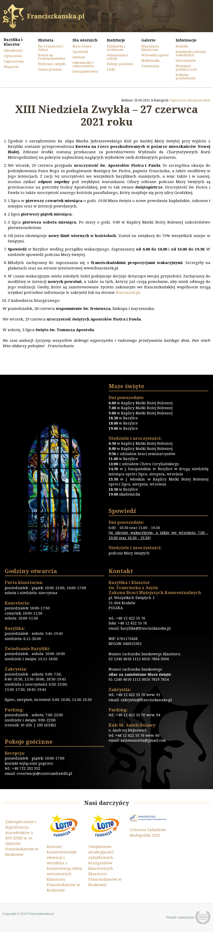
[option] (23, 835)
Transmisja (150, 66)
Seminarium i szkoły (117, 57)
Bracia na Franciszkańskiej (51, 57)
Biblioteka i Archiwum (116, 48)
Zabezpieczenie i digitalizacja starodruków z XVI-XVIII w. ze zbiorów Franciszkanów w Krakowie (21, 838)
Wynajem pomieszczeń (186, 68)
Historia (46, 40)
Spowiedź (80, 51)
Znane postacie (50, 69)
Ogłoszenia (13, 55)
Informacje (186, 40)
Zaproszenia (14, 61)
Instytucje (116, 40)
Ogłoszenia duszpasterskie (190, 100)
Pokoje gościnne (120, 63)
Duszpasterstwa (85, 71)
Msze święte (82, 46)
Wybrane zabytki (52, 63)
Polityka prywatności (185, 76)
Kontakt (182, 46)
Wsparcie (11, 66)
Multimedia (150, 60)
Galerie (148, 40)
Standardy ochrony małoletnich (191, 53)
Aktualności (13, 50)
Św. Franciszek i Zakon (50, 48)
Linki (111, 69)
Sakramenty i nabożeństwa (83, 64)
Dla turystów (186, 60)
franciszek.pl (128, 292)
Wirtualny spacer (155, 55)
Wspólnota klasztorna (150, 48)
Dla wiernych (84, 40)
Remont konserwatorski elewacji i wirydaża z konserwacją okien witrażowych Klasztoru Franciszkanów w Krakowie (64, 868)
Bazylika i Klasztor (13, 42)
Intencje (78, 57)
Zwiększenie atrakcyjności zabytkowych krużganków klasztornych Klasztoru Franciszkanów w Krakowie (105, 865)
